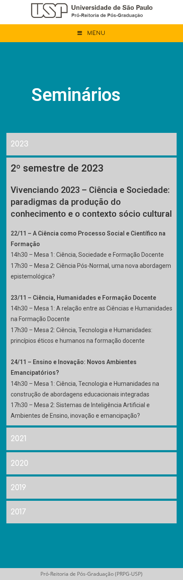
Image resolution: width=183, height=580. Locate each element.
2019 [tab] (18, 487)
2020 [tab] (20, 463)
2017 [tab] (18, 512)
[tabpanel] (91, 290)
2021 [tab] (18, 438)
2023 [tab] (20, 144)
